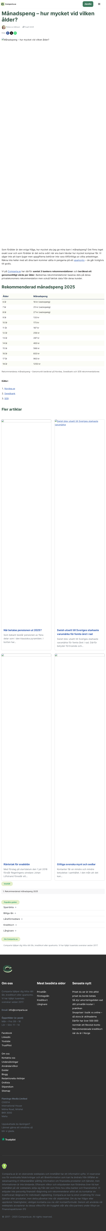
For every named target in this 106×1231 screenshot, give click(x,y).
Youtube (6, 1041)
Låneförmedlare (13, 919)
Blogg (5, 1074)
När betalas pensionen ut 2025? (23, 630)
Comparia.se (14, 271)
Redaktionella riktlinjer (13, 1078)
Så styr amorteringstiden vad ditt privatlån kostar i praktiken (87, 1004)
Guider (5, 1070)
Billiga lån (9, 913)
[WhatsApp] (15, 33)
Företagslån (43, 996)
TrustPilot (7, 1045)
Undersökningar (10, 1061)
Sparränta (9, 907)
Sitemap (6, 1090)
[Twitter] (12, 33)
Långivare (9, 930)
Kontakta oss (8, 1057)
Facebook (7, 1033)
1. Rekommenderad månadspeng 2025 (20, 891)
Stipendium (7, 1086)
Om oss (6, 1053)
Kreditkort (10, 924)
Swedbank (9, 393)
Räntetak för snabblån (17, 864)
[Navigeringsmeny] (99, 4)
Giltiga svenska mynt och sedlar (76, 864)
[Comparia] (9, 4)
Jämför (88, 4)
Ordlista (6, 1082)
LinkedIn (6, 1037)
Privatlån (41, 991)
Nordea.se (9, 388)
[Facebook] (8, 33)
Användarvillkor (10, 1066)
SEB (6, 398)
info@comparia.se (18, 1010)
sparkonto (79, 260)
